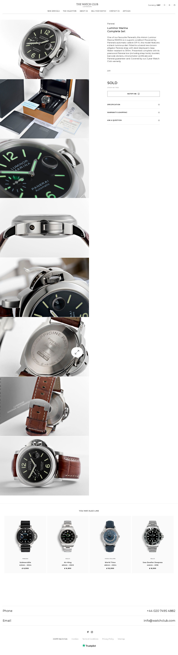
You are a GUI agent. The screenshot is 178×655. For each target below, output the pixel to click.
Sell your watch (98, 11)
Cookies (75, 639)
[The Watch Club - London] (74, 5)
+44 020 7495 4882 (161, 610)
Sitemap (121, 639)
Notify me (131, 94)
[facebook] (86, 632)
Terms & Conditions (90, 639)
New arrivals (54, 11)
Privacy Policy (108, 639)
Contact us (114, 11)
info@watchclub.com (159, 620)
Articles (126, 11)
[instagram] (91, 632)
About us (84, 11)
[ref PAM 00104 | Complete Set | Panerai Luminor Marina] (44, 49)
